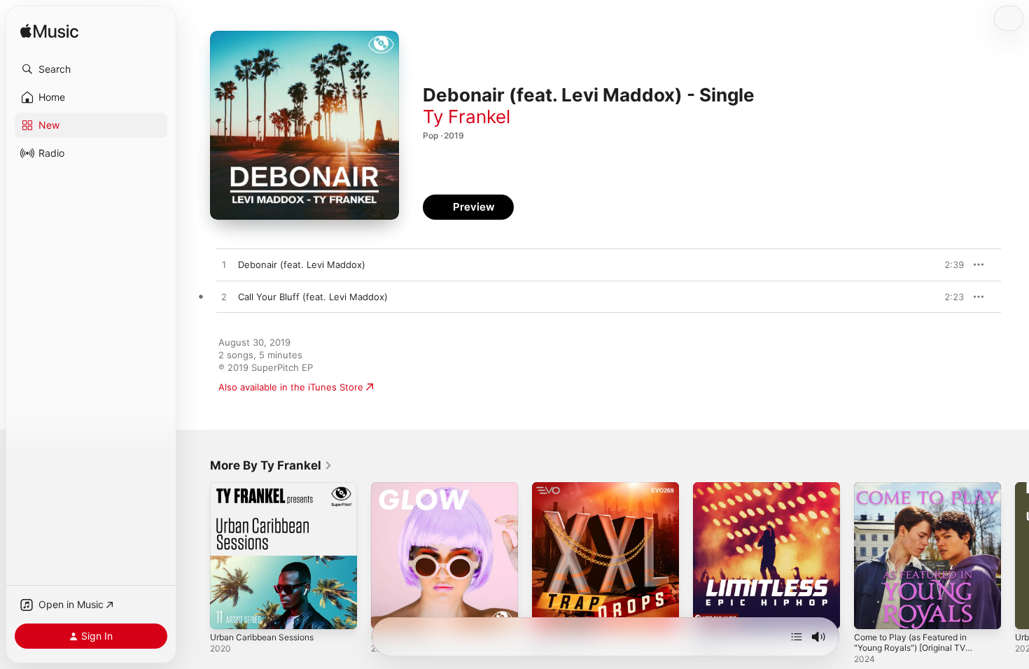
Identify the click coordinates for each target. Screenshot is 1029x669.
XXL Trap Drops (565, 487)
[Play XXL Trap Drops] (549, 611)
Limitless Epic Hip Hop (741, 487)
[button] (91, 69)
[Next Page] (1015, 555)
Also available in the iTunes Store (290, 387)
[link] (271, 465)
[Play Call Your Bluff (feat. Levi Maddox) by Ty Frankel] (224, 297)
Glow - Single (400, 487)
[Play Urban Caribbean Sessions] (227, 611)
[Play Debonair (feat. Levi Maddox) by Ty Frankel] (224, 265)
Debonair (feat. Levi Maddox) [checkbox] (301, 264)
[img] (49, 32)
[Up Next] (796, 637)
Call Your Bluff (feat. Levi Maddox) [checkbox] (313, 296)
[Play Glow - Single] (388, 611)
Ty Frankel (466, 116)
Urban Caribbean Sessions (268, 487)
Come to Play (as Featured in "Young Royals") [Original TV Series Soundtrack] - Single (917, 499)
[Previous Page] (196, 555)
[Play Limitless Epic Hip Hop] (710, 611)
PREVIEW (948, 264)
